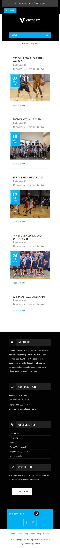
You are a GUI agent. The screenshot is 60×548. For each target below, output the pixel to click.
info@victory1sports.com (25, 409)
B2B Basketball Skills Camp (29, 296)
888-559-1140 (16, 513)
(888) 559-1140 (21, 405)
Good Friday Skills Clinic (27, 119)
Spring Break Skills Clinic (28, 177)
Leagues (34, 43)
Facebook (26, 522)
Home (25, 43)
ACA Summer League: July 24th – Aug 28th (27, 237)
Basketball (21, 69)
